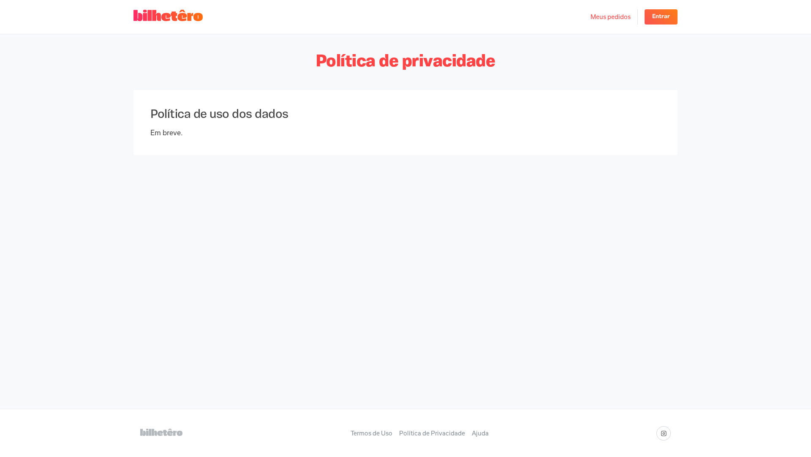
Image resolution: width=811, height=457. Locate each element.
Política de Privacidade (432, 433)
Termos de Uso (371, 433)
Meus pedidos (611, 16)
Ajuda (480, 433)
